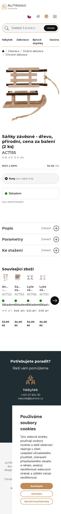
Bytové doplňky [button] (38, 41)
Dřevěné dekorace (16, 54)
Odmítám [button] (36, 493)
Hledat (51, 28)
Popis (26, 228)
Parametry (26, 239)
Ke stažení (26, 250)
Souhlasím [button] (36, 486)
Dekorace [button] (23, 39)
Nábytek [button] (7, 39)
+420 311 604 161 (30, 394)
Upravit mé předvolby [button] (36, 501)
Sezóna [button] (54, 39)
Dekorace (13, 51)
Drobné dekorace (33, 51)
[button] (29, 16)
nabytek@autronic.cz (30, 398)
